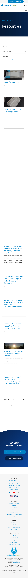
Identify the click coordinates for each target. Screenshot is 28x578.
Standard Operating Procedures (14, 514)
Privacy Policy (14, 542)
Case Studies (14, 507)
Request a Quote (14, 537)
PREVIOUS (6, 399)
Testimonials (14, 529)
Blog (14, 516)
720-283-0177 (16, 561)
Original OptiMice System (14, 483)
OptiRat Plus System (14, 487)
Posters (14, 505)
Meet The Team (14, 525)
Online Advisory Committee (14, 540)
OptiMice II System (14, 481)
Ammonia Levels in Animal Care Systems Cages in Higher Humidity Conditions (13, 279)
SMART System (14, 489)
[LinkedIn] (10, 492)
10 (11, 405)
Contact (14, 535)
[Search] (26, 1)
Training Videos (14, 512)
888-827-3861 (16, 562)
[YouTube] (14, 492)
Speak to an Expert (14, 458)
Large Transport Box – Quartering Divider (12, 110)
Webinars (14, 510)
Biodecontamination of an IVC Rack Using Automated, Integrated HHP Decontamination (13, 380)
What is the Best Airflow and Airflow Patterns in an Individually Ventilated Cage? (13, 249)
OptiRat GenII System (14, 485)
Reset (14, 60)
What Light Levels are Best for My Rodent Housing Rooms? (14, 353)
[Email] (18, 492)
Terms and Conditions (14, 544)
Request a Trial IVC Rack (14, 452)
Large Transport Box (11, 82)
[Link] (8, 5)
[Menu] (26, 10)
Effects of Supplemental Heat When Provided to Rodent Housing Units (13, 326)
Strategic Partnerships (14, 527)
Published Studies (14, 503)
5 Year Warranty (14, 522)
